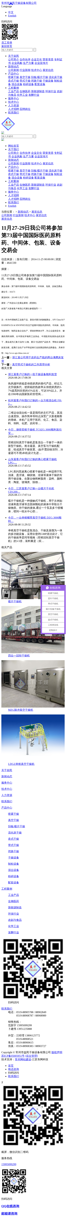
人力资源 (13, 105)
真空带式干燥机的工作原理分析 (31, 364)
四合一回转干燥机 (19, 655)
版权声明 (56, 1052)
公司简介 (13, 59)
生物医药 (25, 91)
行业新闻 (25, 70)
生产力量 (28, 63)
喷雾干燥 (13, 77)
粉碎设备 (28, 84)
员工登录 (6, 42)
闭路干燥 (36, 80)
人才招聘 (13, 109)
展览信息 (48, 70)
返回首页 (6, 46)
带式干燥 (25, 80)
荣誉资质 (48, 59)
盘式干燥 (13, 80)
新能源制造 (38, 91)
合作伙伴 (25, 59)
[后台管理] (31, 1055)
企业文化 (36, 59)
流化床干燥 (55, 77)
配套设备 (40, 84)
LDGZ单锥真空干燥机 (21, 764)
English (12, 15)
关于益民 (13, 55)
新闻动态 (13, 66)
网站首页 (13, 145)
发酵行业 (33, 94)
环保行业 (50, 91)
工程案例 (13, 87)
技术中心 (36, 70)
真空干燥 (25, 77)
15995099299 (8, 1164)
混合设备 (17, 84)
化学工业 (22, 94)
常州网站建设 (23, 1059)
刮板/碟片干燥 (39, 77)
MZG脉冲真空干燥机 (20, 709)
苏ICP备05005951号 (13, 1055)
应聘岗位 (25, 109)
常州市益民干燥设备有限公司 (19, 3)
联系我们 (13, 112)
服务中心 (13, 98)
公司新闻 (13, 70)
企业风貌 (17, 63)
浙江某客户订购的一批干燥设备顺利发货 (32, 374)
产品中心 (13, 73)
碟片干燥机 (15, 601)
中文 (11, 12)
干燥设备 (48, 80)
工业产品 (13, 91)
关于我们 (13, 149)
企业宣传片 (41, 63)
